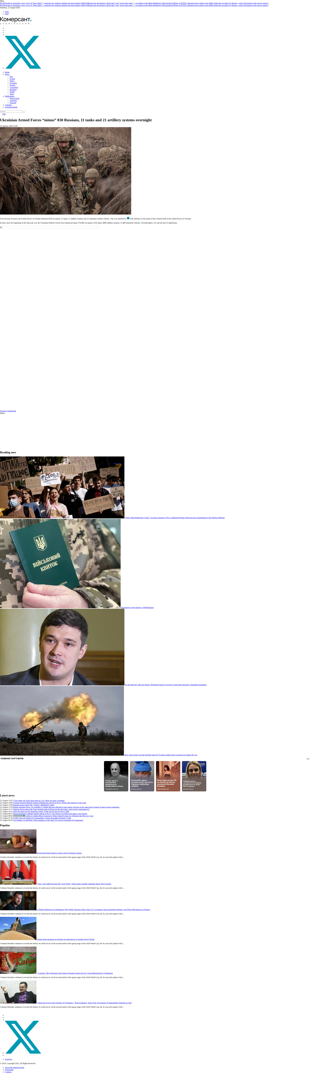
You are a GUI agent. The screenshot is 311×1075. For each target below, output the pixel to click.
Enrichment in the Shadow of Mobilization (137, 608)
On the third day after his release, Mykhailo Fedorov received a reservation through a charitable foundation (166, 685)
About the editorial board (14, 1068)
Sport (12, 94)
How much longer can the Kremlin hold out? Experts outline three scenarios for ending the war (160, 755)
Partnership (9, 1070)
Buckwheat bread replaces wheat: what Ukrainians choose (59, 853)
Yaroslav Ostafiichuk (8, 411)
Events (12, 79)
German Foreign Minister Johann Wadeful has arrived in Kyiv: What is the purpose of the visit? (49, 803)
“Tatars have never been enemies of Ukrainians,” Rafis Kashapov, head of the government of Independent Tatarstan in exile (84, 1003)
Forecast (13, 103)
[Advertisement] (73, 431)
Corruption (14, 87)
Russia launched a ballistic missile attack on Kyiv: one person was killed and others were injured (50, 814)
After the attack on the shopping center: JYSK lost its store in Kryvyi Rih (41, 811)
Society (12, 85)
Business (13, 90)
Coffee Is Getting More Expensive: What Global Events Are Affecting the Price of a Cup (59, 816)
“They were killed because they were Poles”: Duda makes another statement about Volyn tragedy (74, 884)
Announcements (11, 107)
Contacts (8, 1072)
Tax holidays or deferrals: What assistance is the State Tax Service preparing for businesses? (48, 820)
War (11, 77)
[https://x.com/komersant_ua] (23, 68)
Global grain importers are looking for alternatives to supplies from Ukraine (66, 939)
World (12, 92)
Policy (12, 81)
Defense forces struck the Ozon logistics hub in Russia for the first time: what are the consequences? (51, 809)
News (7, 74)
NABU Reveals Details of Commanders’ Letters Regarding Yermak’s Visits (42, 818)
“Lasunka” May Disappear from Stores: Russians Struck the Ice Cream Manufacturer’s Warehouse (75, 973)
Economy (13, 83)
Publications (9, 96)
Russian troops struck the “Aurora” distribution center (33, 805)
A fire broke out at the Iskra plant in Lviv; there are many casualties (39, 801)
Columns (8, 105)
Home (7, 72)
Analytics (13, 101)
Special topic (15, 98)
